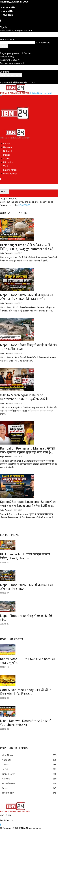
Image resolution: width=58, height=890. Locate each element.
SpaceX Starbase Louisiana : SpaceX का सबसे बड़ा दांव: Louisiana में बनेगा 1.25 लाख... (28, 504)
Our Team (8, 14)
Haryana (7, 147)
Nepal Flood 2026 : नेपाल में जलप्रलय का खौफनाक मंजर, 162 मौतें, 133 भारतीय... (26, 297)
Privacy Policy (7, 56)
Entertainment (10, 169)
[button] (1, 96)
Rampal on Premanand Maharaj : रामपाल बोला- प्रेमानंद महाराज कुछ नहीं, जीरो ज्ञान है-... (27, 450)
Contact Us (9, 7)
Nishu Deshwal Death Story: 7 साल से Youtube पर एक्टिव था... (25, 723)
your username (7, 39)
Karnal (6, 143)
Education (8, 162)
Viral (5, 166)
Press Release (10, 173)
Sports (6, 158)
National (7, 151)
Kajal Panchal (5, 253)
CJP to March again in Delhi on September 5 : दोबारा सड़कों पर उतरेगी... (25, 397)
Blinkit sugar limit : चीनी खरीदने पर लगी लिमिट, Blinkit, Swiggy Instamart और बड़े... (28, 247)
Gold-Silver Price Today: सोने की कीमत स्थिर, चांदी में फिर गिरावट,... (25, 692)
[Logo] (15, 127)
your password (42, 42)
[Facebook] (1, 20)
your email (5, 71)
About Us (8, 11)
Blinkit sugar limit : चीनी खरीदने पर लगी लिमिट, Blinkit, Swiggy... (25, 556)
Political (7, 154)
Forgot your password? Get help (16, 53)
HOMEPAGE (24, 205)
